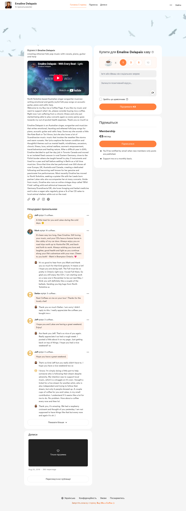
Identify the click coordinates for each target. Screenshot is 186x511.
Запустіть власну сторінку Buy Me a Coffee (92, 503)
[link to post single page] (58, 455)
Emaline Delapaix (26, 3)
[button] (78, 5)
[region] (128, 80)
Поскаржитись (117, 498)
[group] (127, 144)
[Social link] (28, 199)
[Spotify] (48, 199)
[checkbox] (112, 99)
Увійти (178, 5)
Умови (103, 498)
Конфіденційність (88, 498)
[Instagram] (43, 199)
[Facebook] (33, 199)
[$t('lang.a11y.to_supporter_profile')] (35, 262)
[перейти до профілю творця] (8, 5)
